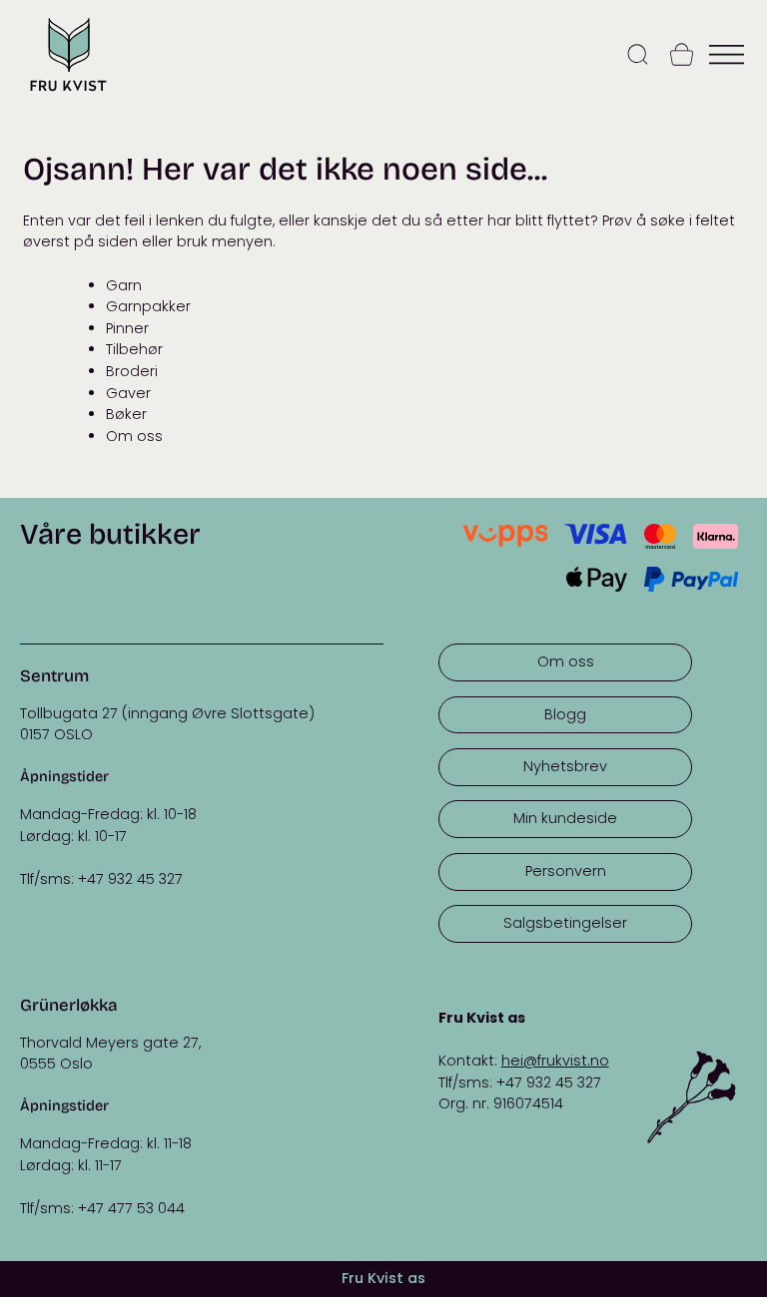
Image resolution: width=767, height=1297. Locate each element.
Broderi (132, 371)
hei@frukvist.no (555, 1061)
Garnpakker (148, 306)
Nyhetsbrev (565, 766)
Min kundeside (565, 818)
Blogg (565, 714)
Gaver (128, 393)
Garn (124, 285)
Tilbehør (134, 349)
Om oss (134, 436)
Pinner (127, 328)
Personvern (565, 871)
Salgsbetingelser (565, 923)
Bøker (126, 414)
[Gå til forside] (68, 93)
